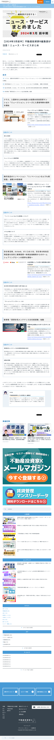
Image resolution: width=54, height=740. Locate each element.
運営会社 (21, 714)
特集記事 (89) (6, 611)
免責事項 (33, 728)
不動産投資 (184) (8, 635)
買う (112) (5, 608)
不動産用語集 (10, 708)
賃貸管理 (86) (7, 639)
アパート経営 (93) (8, 637)
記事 (4, 706)
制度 (4, 717)
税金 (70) (6, 642)
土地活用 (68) (7, 644)
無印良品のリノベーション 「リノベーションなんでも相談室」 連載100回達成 (26, 84)
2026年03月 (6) (7, 661)
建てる (4, 712)
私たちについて (23, 709)
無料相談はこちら (42, 692)
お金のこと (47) (7, 617)
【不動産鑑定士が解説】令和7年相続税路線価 (28, 533)
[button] (2, 431)
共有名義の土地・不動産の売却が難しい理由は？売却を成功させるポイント (34, 596)
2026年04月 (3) (7, 659)
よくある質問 (22, 712)
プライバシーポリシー (23, 728)
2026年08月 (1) (7, 655)
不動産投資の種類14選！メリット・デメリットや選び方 (30, 587)
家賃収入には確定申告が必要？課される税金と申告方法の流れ (32, 525)
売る (4, 710)
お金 (4, 716)
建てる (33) (5, 621)
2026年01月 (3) (7, 666)
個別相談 (40, 1)
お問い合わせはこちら (43, 707)
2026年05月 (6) (7, 657)
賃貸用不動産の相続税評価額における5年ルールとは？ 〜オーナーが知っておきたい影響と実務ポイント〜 (33, 518)
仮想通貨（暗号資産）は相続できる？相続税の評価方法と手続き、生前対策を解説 (34, 564)
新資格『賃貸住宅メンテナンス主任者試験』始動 (18, 91)
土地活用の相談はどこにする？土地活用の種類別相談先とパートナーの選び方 (34, 572)
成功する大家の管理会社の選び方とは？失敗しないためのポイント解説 (34, 550)
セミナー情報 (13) (7, 623)
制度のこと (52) (7, 615)
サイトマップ (27, 725)
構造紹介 (9, 710)
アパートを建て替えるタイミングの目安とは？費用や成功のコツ (32, 541)
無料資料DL (48, 1)
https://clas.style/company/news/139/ (38, 124)
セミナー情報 (24, 692)
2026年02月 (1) (7, 664)
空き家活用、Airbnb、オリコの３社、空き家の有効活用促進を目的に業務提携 (26, 88)
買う (4, 708)
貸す (4, 714)
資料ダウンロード (9, 692)
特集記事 (5, 54)
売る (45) (5, 619)
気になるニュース (13, 54)
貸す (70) (5, 613)
